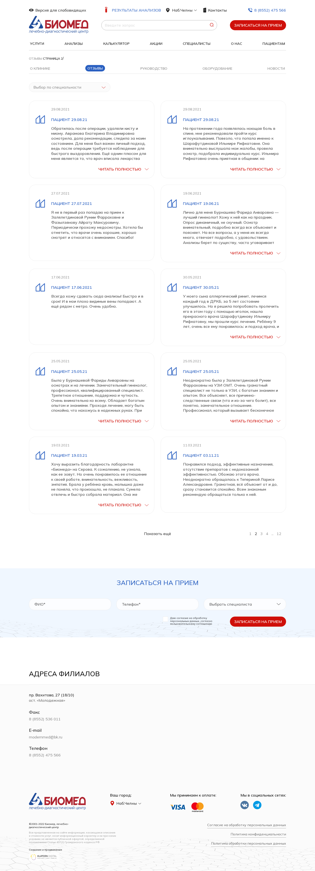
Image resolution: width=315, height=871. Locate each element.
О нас (236, 43)
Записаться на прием (258, 25)
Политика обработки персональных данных (248, 843)
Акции (156, 43)
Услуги (37, 43)
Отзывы (35, 58)
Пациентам (273, 43)
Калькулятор (116, 43)
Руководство (153, 68)
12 (279, 533)
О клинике (40, 68)
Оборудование (217, 68)
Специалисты (196, 43)
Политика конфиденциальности (258, 834)
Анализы (73, 43)
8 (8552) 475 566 (270, 10)
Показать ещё (157, 533)
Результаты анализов (136, 10)
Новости (276, 68)
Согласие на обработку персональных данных (246, 825)
